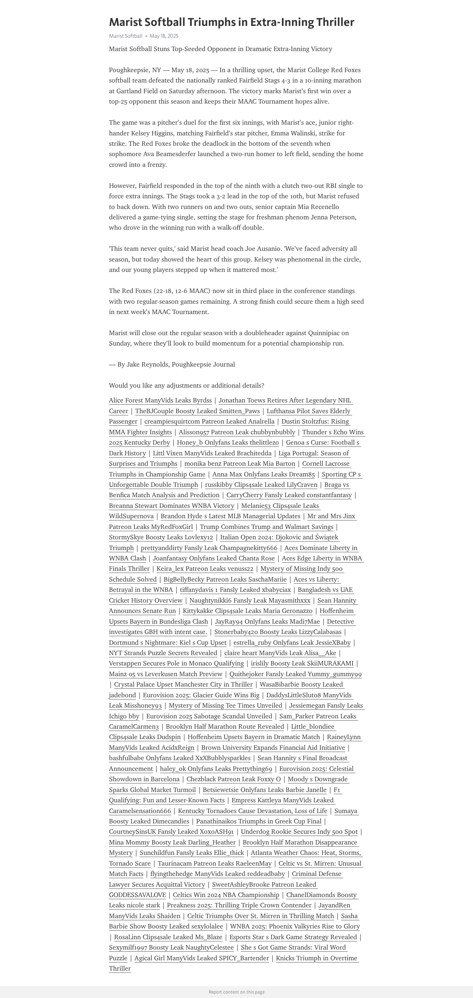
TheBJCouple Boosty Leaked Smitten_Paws (197, 411)
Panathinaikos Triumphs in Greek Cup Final (258, 821)
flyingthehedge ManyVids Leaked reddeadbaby (217, 874)
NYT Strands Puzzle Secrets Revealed (163, 653)
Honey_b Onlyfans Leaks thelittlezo (228, 442)
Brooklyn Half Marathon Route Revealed (225, 726)
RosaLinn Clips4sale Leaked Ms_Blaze (168, 937)
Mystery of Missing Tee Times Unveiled (225, 705)
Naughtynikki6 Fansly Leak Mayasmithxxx (250, 600)
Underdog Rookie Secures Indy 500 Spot (299, 831)
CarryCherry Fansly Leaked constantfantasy (289, 495)
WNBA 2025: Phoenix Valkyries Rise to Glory (295, 926)
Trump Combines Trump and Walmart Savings (266, 527)
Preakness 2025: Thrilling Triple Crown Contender (239, 905)
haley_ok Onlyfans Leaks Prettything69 (216, 769)
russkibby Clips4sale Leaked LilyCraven (261, 485)
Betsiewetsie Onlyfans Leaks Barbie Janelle (265, 790)
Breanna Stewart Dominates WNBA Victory (171, 506)
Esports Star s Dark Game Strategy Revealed (293, 937)
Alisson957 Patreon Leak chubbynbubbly (237, 432)
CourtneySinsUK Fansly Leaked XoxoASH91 (171, 831)
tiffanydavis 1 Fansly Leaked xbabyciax (235, 590)
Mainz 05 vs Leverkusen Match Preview (165, 674)
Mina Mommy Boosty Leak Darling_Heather (172, 842)
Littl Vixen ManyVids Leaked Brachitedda (212, 453)
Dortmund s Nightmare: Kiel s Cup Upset (168, 642)
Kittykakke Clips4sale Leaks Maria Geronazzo (248, 611)
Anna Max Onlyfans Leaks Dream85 (263, 474)
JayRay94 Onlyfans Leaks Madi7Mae (267, 621)
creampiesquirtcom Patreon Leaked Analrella (209, 421)
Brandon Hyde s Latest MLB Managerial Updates (230, 516)
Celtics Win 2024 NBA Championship (226, 895)
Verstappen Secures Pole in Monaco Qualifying (176, 663)
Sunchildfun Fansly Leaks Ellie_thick (192, 853)
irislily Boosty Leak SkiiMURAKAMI (302, 663)
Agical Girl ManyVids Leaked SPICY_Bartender (202, 958)
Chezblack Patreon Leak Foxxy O (234, 779)
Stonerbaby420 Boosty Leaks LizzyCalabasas (277, 632)
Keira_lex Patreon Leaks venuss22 (205, 568)
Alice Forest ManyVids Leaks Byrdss (160, 400)
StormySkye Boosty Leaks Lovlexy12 (161, 537)
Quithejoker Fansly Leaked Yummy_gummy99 (295, 674)
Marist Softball (126, 36)
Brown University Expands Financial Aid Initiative (273, 748)
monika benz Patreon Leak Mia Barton (239, 463)
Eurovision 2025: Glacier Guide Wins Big (201, 695)
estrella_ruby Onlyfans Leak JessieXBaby (292, 642)
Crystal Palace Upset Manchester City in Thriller (183, 684)
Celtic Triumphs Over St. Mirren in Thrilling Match (260, 916)
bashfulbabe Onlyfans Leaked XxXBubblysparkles (180, 758)
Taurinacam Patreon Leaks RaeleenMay (215, 863)
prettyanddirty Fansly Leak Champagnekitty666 (209, 548)
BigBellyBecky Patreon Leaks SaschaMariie (225, 579)
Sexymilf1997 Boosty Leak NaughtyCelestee (171, 947)
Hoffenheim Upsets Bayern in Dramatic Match (254, 737)
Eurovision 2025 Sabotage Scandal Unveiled (209, 716)
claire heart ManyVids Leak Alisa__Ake (280, 653)
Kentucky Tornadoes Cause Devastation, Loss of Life (252, 811)
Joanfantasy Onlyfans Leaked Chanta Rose (214, 558)
